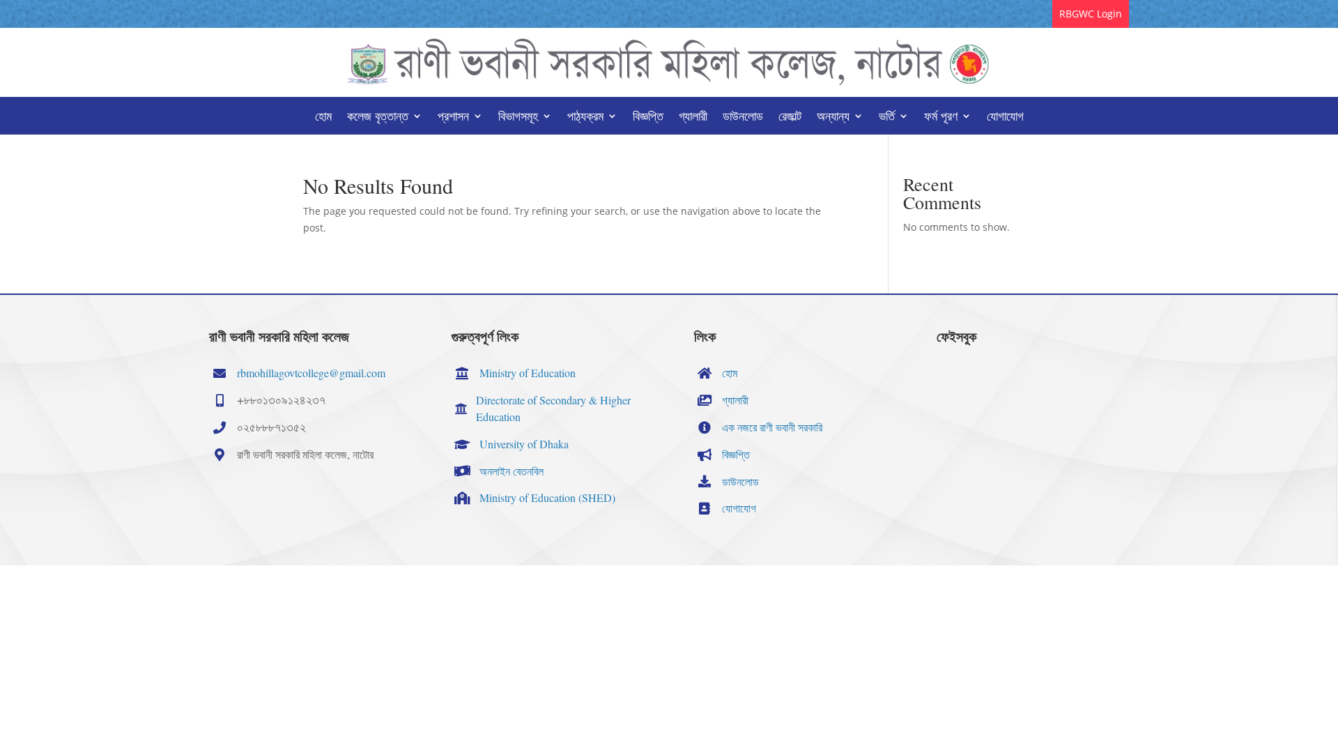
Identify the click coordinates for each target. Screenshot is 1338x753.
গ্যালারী (693, 117)
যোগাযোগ (1005, 117)
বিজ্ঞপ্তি (648, 117)
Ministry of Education (527, 372)
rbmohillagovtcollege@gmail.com (311, 372)
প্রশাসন (453, 117)
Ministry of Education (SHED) (547, 497)
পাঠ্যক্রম (585, 117)
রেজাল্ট (789, 117)
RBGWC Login (1090, 13)
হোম (323, 117)
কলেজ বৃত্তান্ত (377, 117)
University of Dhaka (524, 443)
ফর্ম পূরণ (941, 117)
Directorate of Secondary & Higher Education (553, 408)
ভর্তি (887, 117)
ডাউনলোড (743, 117)
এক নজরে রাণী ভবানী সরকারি (772, 427)
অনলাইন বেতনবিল (511, 471)
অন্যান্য (833, 117)
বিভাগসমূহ (518, 117)
